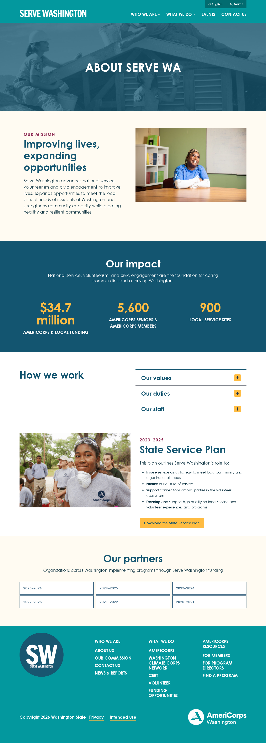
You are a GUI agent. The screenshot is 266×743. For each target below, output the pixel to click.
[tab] (190, 377)
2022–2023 (32, 601)
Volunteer (159, 683)
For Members (216, 655)
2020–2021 (185, 601)
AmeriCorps (161, 650)
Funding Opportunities (163, 693)
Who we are (143, 14)
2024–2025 (109, 588)
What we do (179, 14)
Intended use (123, 717)
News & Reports (111, 673)
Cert (153, 675)
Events (208, 14)
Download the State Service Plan (172, 523)
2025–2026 (32, 588)
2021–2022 (109, 601)
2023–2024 (185, 588)
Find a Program (220, 675)
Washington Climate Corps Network (164, 663)
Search (238, 4)
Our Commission (113, 658)
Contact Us (233, 14)
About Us (104, 650)
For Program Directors (217, 666)
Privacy (96, 717)
